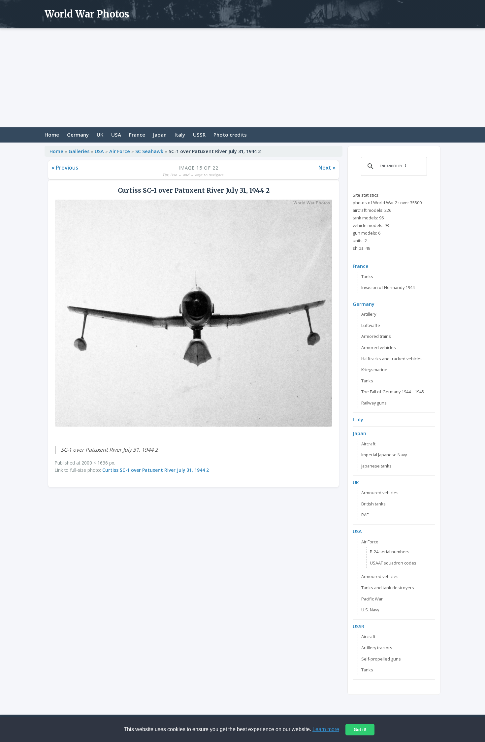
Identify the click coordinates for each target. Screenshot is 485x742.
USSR (199, 134)
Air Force (119, 151)
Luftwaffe (370, 325)
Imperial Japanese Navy (384, 455)
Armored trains (376, 336)
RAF (365, 515)
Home (52, 134)
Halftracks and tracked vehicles (392, 359)
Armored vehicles (378, 347)
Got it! (360, 729)
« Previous (64, 167)
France (137, 134)
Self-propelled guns (381, 659)
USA (116, 134)
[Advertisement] (242, 78)
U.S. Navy (370, 610)
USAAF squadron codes (393, 563)
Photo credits (230, 134)
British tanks (373, 504)
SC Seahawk (149, 151)
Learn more (325, 729)
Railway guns (374, 403)
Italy (180, 134)
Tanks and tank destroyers (387, 588)
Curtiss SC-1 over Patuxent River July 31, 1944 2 (155, 470)
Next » (327, 167)
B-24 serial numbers (389, 552)
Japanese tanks (376, 466)
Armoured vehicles (380, 493)
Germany (78, 134)
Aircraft (368, 444)
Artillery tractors (376, 648)
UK (100, 134)
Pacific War (372, 599)
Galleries (79, 151)
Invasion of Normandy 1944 (388, 287)
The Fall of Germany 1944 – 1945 (392, 392)
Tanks (367, 276)
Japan (160, 134)
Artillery (368, 314)
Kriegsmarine (374, 369)
